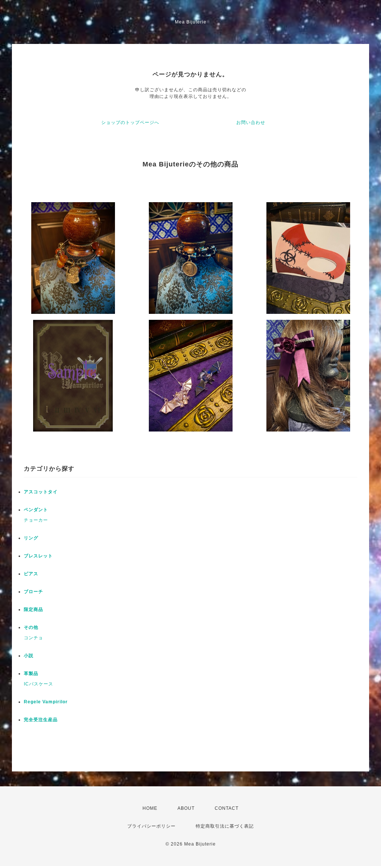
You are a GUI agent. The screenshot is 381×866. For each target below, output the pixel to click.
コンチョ (33, 637)
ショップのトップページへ (130, 122)
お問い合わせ (250, 122)
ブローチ (33, 591)
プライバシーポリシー (151, 826)
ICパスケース (38, 684)
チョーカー (36, 520)
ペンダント (36, 509)
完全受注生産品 (41, 719)
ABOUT (186, 808)
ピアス (31, 573)
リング (31, 538)
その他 (31, 627)
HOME (150, 808)
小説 (28, 655)
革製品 (31, 673)
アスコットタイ (41, 491)
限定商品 (33, 609)
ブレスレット (38, 555)
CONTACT (226, 808)
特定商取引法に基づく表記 (225, 826)
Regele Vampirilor (46, 701)
